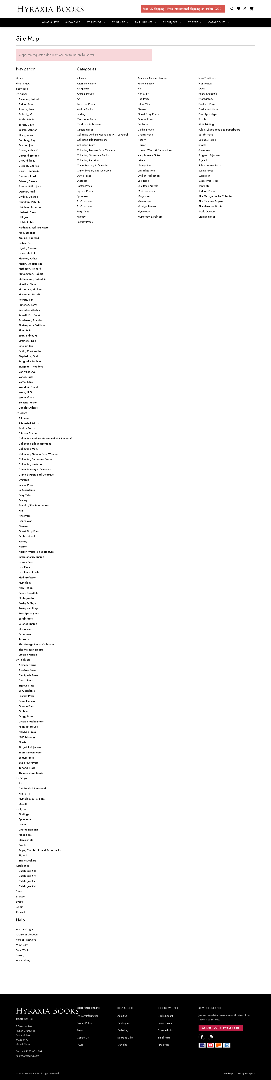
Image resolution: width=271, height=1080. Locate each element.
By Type (193, 22)
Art (78, 99)
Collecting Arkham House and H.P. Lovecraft (102, 135)
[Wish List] (238, 8)
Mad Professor (146, 191)
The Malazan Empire (211, 201)
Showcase (72, 22)
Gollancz (143, 124)
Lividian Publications (149, 176)
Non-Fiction (205, 84)
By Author (95, 22)
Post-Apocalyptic (208, 114)
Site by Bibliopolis (246, 1073)
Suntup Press (206, 171)
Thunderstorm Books (211, 206)
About (19, 907)
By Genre (119, 22)
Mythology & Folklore (150, 217)
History (142, 140)
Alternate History (86, 84)
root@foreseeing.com (27, 1056)
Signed (203, 160)
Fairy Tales (83, 211)
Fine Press (144, 99)
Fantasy (81, 217)
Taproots (204, 186)
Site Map (228, 1073)
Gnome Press (146, 119)
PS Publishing (206, 124)
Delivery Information (87, 1016)
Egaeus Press (85, 191)
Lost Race (143, 181)
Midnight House (147, 206)
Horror (142, 145)
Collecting (122, 1030)
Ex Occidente (84, 201)
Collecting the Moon (88, 160)
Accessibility (23, 960)
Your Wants (22, 950)
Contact (20, 912)
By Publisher (144, 22)
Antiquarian (83, 88)
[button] (245, 8)
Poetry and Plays (208, 109)
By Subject (170, 22)
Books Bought (165, 1016)
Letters (141, 160)
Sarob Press (206, 135)
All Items (81, 78)
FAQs (80, 1045)
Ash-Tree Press (86, 104)
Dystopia (82, 181)
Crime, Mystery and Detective (94, 171)
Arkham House (85, 94)
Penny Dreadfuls (208, 94)
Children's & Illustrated (89, 124)
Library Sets (144, 165)
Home (19, 78)
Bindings (81, 114)
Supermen (204, 176)
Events (19, 902)
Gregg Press (145, 135)
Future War (144, 104)
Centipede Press (86, 119)
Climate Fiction (85, 130)
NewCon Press (207, 78)
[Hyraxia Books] (50, 9)
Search (20, 891)
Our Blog (122, 1045)
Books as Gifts (125, 1037)
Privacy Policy (84, 1023)
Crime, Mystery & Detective (92, 165)
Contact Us (82, 1037)
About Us (122, 1016)
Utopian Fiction (207, 217)
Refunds (81, 1030)
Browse (20, 896)
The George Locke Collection (216, 196)
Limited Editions (146, 171)
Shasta (202, 145)
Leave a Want (165, 1023)
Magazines (144, 196)
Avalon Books (85, 109)
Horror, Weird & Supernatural (155, 150)
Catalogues (217, 22)
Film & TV (143, 94)
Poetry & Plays (207, 104)
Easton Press (84, 186)
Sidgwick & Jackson (210, 155)
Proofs (202, 119)
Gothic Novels (146, 130)
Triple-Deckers (207, 211)
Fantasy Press (85, 222)
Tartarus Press (207, 191)
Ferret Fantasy (146, 84)
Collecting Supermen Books (93, 155)
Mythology (144, 211)
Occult (202, 88)
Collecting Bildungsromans (92, 140)
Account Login (24, 929)
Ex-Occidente (84, 206)
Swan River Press (208, 181)
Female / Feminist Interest (152, 78)
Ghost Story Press (148, 114)
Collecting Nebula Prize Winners (96, 150)
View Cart (21, 945)
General (142, 109)
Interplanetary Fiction (149, 155)
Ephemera (82, 196)
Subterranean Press (210, 165)
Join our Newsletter (222, 1027)
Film (140, 88)
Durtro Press (84, 176)
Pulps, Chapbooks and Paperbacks (219, 130)
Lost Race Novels (148, 186)
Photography (206, 99)
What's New (50, 22)
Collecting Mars (86, 145)
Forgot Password (26, 940)
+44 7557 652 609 (31, 1051)
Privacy (20, 955)
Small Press (164, 1037)
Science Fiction (207, 140)
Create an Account (27, 934)
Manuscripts (145, 201)
